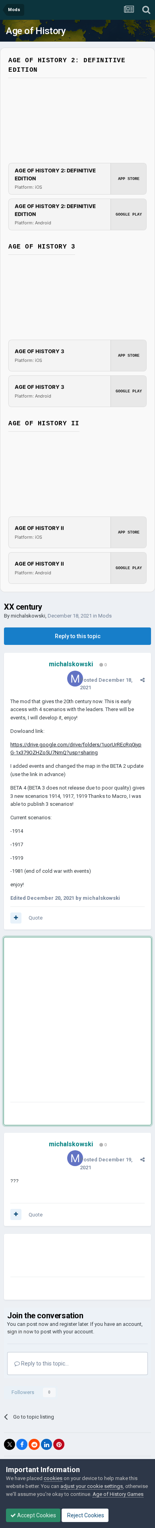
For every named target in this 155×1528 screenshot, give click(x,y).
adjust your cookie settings (91, 1486)
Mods (105, 616)
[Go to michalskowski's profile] (75, 679)
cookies (53, 1478)
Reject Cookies (85, 1515)
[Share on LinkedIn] (46, 1444)
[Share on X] (9, 1444)
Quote (36, 918)
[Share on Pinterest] (58, 1444)
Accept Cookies (36, 1515)
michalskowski (28, 616)
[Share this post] (142, 680)
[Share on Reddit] (34, 1444)
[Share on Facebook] (21, 1444)
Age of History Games (118, 1494)
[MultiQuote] (15, 918)
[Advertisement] (77, 1021)
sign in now (20, 1332)
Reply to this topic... (44, 1363)
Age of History (36, 30)
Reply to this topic (78, 636)
